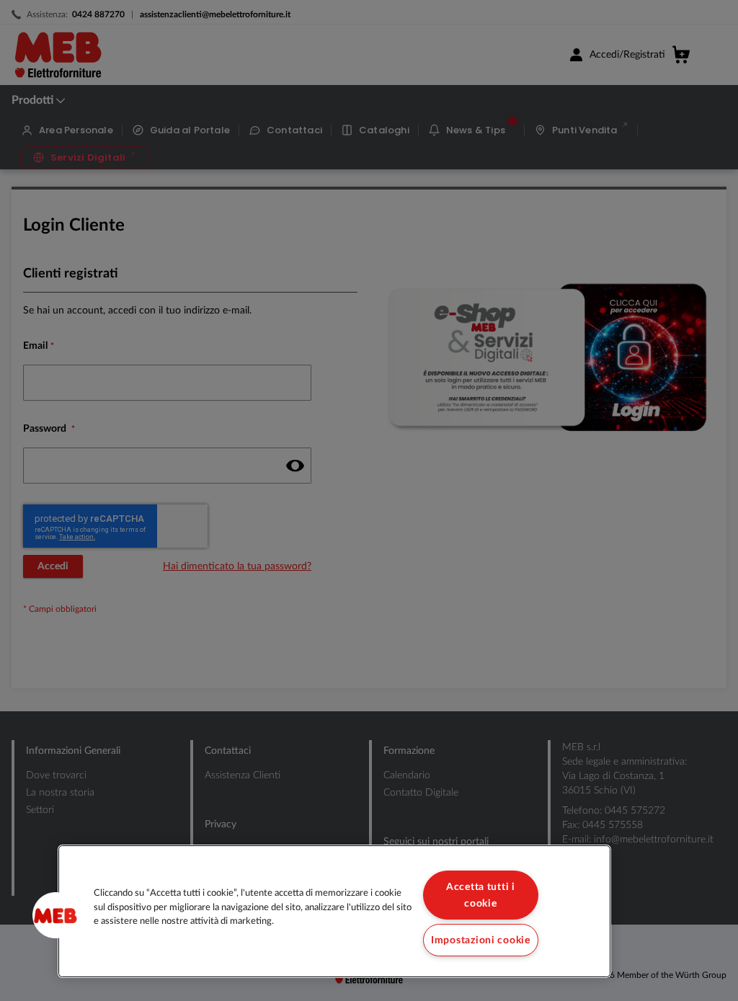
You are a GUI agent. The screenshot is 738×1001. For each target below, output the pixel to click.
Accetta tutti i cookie (480, 895)
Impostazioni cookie (480, 940)
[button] (55, 915)
